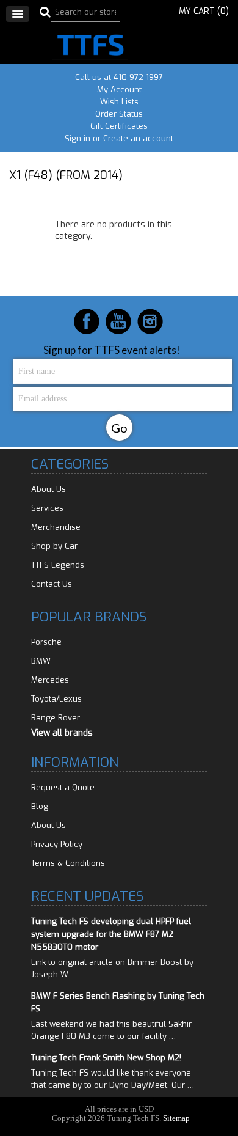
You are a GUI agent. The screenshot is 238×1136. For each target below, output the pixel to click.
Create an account (138, 138)
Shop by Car (54, 546)
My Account (119, 89)
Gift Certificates (119, 126)
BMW (41, 661)
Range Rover (55, 718)
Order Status (119, 114)
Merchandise (56, 527)
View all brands (62, 733)
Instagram (150, 321)
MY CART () (204, 11)
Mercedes (50, 680)
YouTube (118, 321)
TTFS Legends (57, 565)
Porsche (46, 642)
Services (47, 508)
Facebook (86, 321)
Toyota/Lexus (56, 699)
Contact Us (51, 584)
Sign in (77, 138)
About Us (48, 489)
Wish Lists (119, 101)
